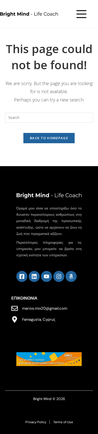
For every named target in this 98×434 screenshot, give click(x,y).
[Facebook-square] (21, 276)
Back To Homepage (49, 138)
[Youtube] (46, 276)
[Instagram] (58, 276)
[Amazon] (71, 276)
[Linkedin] (34, 276)
